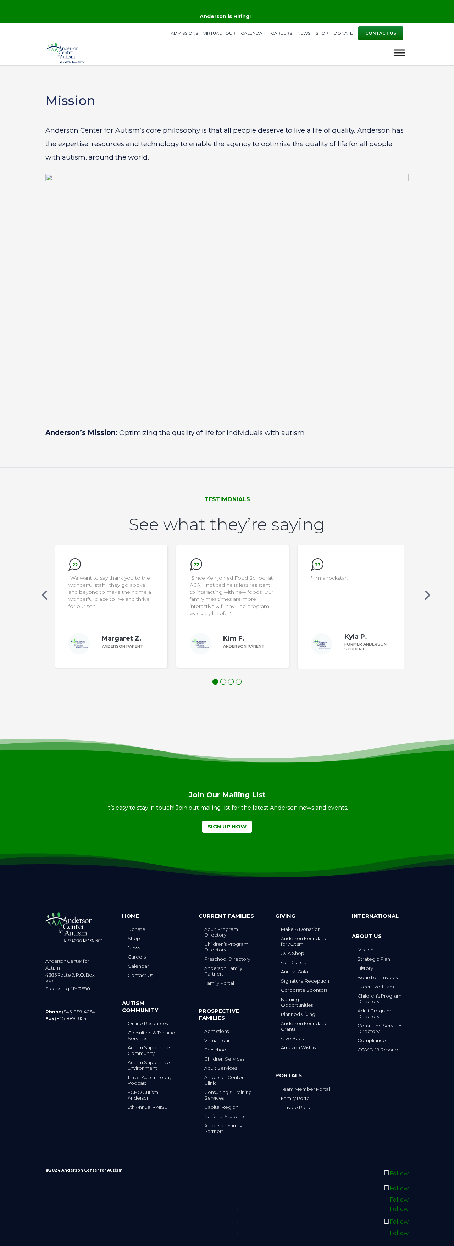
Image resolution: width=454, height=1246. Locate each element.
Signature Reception (305, 981)
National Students (224, 1116)
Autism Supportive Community (149, 1050)
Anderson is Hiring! (225, 16)
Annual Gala (294, 971)
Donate (343, 33)
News (303, 33)
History (365, 968)
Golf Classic (293, 962)
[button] (44, 595)
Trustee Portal (297, 1107)
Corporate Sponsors (304, 990)
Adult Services (220, 1068)
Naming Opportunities (297, 1002)
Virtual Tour (219, 33)
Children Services (224, 1059)
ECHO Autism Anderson (143, 1095)
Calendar (253, 33)
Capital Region (221, 1107)
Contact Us (380, 33)
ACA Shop (292, 953)
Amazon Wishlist (299, 1047)
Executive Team (376, 986)
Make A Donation (301, 929)
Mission (365, 949)
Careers (281, 33)
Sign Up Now (226, 826)
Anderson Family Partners (223, 971)
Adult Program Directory (221, 932)
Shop (322, 33)
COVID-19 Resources (381, 1049)
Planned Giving (298, 1014)
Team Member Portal (305, 1089)
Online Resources (148, 1023)
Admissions (184, 33)
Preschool (215, 1049)
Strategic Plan (374, 959)
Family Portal (219, 983)
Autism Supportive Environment (149, 1065)
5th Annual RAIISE (147, 1107)
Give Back (292, 1038)
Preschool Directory (227, 959)
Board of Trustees (378, 977)
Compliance (372, 1040)
